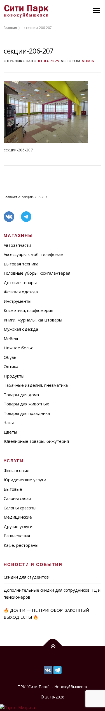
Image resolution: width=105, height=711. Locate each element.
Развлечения (17, 535)
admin (88, 61)
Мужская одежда (21, 329)
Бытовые (13, 489)
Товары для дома (21, 394)
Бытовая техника (21, 264)
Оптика (11, 366)
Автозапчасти (17, 245)
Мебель (12, 338)
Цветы (10, 432)
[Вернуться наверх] (52, 646)
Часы (9, 422)
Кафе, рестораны (21, 545)
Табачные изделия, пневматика (36, 385)
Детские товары (20, 282)
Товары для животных (26, 404)
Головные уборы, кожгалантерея (37, 273)
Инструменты (17, 301)
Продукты (14, 376)
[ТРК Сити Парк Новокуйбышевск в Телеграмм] (48, 669)
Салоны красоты (20, 508)
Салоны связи (17, 498)
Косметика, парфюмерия (28, 310)
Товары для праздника (27, 413)
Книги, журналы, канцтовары (33, 320)
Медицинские (18, 517)
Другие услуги (18, 526)
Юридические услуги (25, 479)
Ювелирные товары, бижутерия (36, 441)
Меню (96, 10)
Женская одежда (21, 291)
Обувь (10, 357)
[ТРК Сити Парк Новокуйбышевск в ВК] (57, 669)
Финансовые (16, 470)
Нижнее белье (19, 347)
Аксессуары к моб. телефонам (33, 254)
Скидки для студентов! (27, 577)
